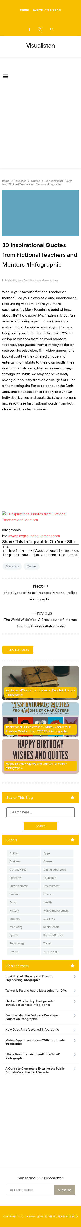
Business (15, 861)
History (14, 910)
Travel (47, 943)
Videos (14, 951)
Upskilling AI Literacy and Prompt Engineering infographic (29, 978)
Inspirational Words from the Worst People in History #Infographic (40, 693)
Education (12, 566)
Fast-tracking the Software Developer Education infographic (32, 1017)
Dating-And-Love (54, 869)
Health (47, 902)
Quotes (31, 566)
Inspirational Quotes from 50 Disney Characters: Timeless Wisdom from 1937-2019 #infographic (38, 729)
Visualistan (44, 1216)
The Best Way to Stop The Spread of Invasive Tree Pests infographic (30, 1003)
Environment (51, 886)
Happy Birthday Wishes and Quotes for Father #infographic (36, 766)
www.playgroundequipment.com (34, 536)
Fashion (14, 894)
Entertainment (19, 886)
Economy (16, 878)
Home (24, 10)
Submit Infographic (47, 10)
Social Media (51, 927)
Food (13, 902)
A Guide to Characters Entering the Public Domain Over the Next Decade (35, 1070)
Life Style (49, 919)
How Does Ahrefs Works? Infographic (32, 1029)
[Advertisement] (40, 125)
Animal (14, 853)
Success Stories (53, 935)
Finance (48, 894)
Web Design (50, 951)
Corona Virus (18, 869)
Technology (17, 943)
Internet (15, 919)
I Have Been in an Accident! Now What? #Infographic (32, 1056)
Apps (46, 853)
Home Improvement (56, 910)
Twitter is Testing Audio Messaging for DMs (36, 990)
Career (47, 861)
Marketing (16, 927)
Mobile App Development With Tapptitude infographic (35, 1042)
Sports (14, 935)
